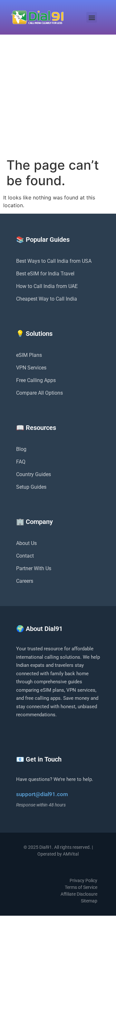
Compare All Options (39, 393)
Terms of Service (81, 887)
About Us (26, 543)
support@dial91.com (42, 794)
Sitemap (89, 900)
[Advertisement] (58, 96)
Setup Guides (31, 487)
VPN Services (31, 368)
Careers (24, 581)
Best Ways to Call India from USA (54, 261)
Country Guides (33, 474)
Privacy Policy (83, 880)
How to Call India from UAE (47, 286)
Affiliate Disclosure (79, 894)
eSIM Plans (29, 355)
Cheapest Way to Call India (46, 299)
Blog (21, 449)
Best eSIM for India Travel (45, 274)
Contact (25, 556)
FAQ (20, 462)
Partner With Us (33, 568)
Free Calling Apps (36, 380)
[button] (91, 17)
